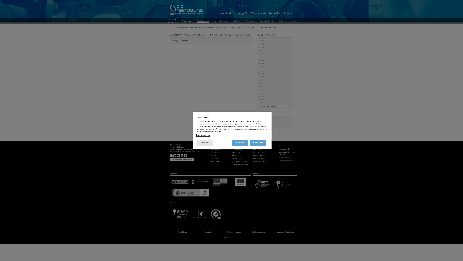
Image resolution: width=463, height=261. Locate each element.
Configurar (205, 142)
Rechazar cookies (258, 142)
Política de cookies (203, 135)
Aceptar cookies (240, 142)
